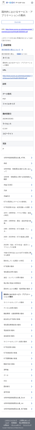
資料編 (6, 369)
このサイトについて (11, 420)
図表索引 (7, 386)
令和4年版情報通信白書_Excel (14, 398)
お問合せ (6, 425)
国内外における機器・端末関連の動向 (17, 289)
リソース (17, 22)
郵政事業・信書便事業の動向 (14, 313)
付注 (5, 381)
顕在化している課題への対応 (14, 261)
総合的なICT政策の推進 (12, 319)
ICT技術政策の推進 (10, 353)
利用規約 (14, 423)
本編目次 (7, 196)
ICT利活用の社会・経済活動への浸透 (17, 207)
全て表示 (24, 54)
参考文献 (7, 392)
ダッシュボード (16, 425)
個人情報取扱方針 (24, 423)
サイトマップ (27, 425)
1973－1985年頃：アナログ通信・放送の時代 (17, 214)
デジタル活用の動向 (11, 308)
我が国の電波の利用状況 (12, 283)
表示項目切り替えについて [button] (11, 49)
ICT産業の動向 (9, 266)
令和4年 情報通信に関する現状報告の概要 (17, 178)
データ (6, 375)
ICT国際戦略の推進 (10, 358)
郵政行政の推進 (9, 364)
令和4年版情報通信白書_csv (13, 403)
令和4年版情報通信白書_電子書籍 (15, 409)
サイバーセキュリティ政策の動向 (15, 341)
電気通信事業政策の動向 (12, 325)
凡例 (5, 190)
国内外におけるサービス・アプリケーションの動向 (17, 296)
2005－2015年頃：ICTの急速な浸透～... (16, 238)
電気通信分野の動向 (11, 272)
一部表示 (18, 54)
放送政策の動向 (9, 336)
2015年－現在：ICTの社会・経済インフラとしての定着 (17, 246)
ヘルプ (7, 423)
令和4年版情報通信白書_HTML (14, 158)
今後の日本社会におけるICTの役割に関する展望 (17, 254)
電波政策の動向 (9, 330)
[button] (32, 2)
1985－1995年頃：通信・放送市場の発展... (17, 222)
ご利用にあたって (24, 420)
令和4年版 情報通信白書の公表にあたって (17, 170)
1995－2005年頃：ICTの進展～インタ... (16, 230)
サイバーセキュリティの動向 (14, 302)
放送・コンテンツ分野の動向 (14, 277)
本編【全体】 (8, 185)
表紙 (5, 163)
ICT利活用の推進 (10, 347)
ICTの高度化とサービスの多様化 (15, 202)
